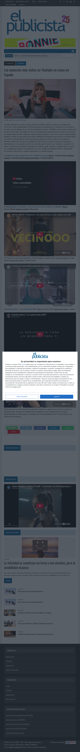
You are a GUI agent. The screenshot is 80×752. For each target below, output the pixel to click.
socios (24, 364)
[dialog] (40, 376)
